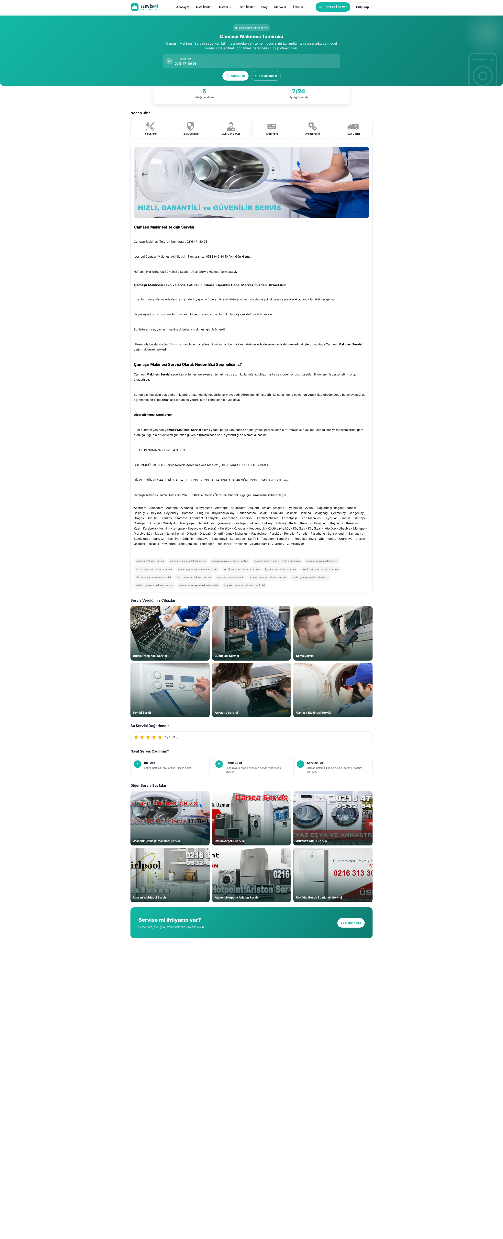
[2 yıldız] (142, 737)
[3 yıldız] (148, 737)
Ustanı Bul (226, 7)
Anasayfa (182, 7)
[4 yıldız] (154, 737)
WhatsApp (237, 76)
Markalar (280, 7)
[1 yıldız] (136, 737)
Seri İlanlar (247, 7)
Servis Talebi (268, 76)
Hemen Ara (353, 923)
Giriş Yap (362, 7)
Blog (264, 7)
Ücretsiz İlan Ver (335, 7)
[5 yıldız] (159, 737)
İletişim (298, 7)
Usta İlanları (204, 7)
